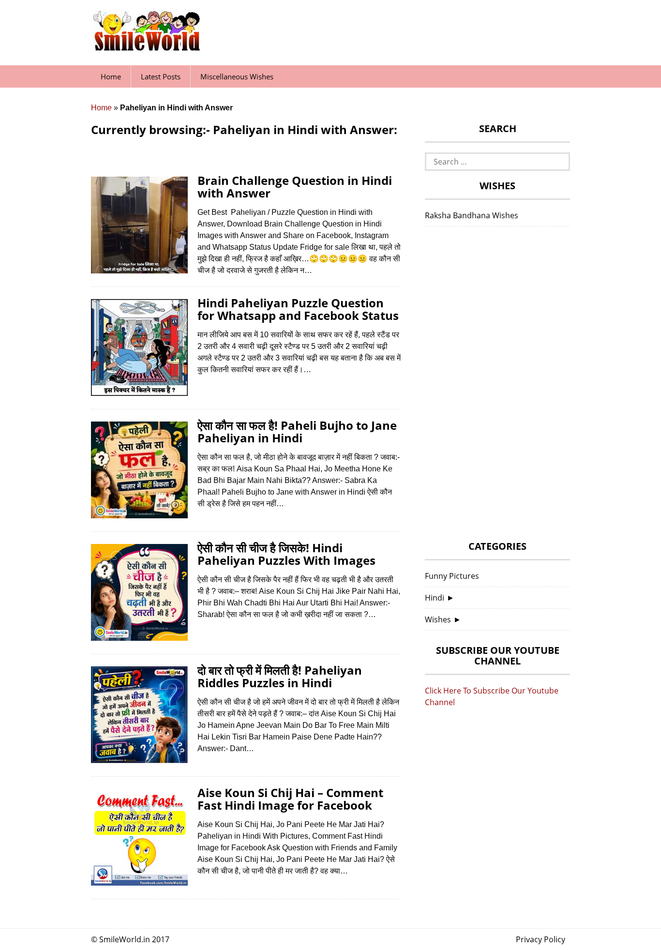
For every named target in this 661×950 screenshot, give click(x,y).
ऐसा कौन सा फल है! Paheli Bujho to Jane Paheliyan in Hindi (297, 431)
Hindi (434, 597)
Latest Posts (160, 76)
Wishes (438, 619)
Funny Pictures (452, 576)
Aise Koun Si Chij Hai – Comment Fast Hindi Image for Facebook (290, 798)
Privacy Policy (540, 939)
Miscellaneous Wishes (236, 76)
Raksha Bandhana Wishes (471, 215)
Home (111, 76)
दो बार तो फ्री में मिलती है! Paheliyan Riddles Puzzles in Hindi (279, 676)
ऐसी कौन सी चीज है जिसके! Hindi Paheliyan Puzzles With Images (286, 554)
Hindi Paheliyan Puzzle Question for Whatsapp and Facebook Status (298, 309)
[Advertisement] (497, 386)
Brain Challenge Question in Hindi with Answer (294, 186)
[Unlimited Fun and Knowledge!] (146, 48)
